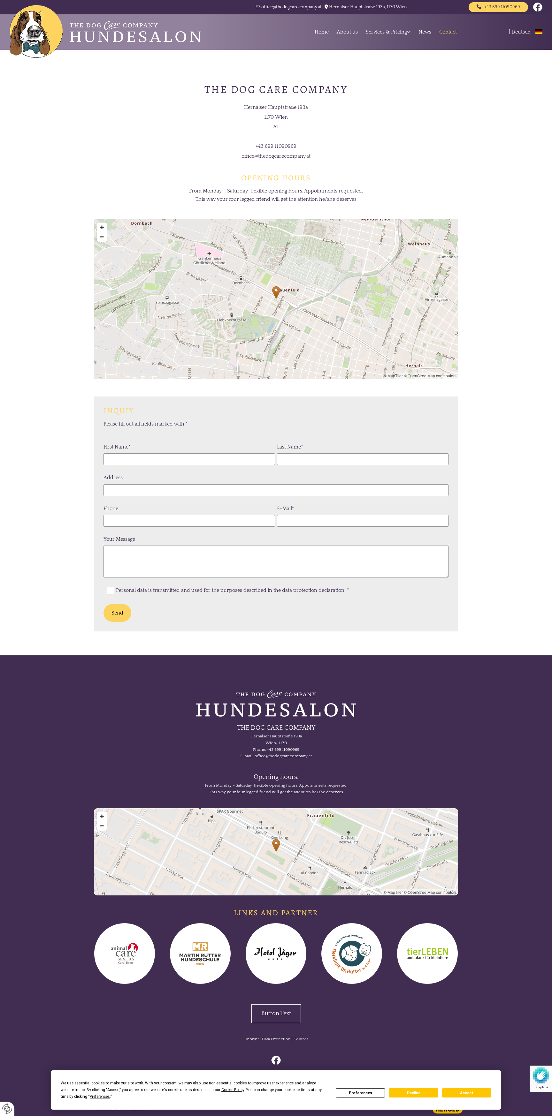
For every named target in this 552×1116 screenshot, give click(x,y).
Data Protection (276, 1039)
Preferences (360, 1093)
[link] (384, 32)
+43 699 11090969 (283, 749)
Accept (466, 1093)
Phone (110, 508)
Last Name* (290, 447)
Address (113, 477)
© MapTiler (393, 375)
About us (347, 32)
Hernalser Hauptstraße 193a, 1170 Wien (368, 7)
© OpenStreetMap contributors (430, 375)
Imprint (251, 1039)
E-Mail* (285, 508)
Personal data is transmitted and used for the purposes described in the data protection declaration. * (232, 590)
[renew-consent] (7, 1109)
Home (322, 32)
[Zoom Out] (102, 237)
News (424, 32)
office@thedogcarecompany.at (291, 7)
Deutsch (521, 32)
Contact (448, 32)
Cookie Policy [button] (232, 1090)
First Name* (117, 447)
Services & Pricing (386, 32)
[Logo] (118, 31)
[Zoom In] (102, 227)
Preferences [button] (100, 1096)
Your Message (119, 539)
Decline (413, 1093)
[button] (498, 7)
